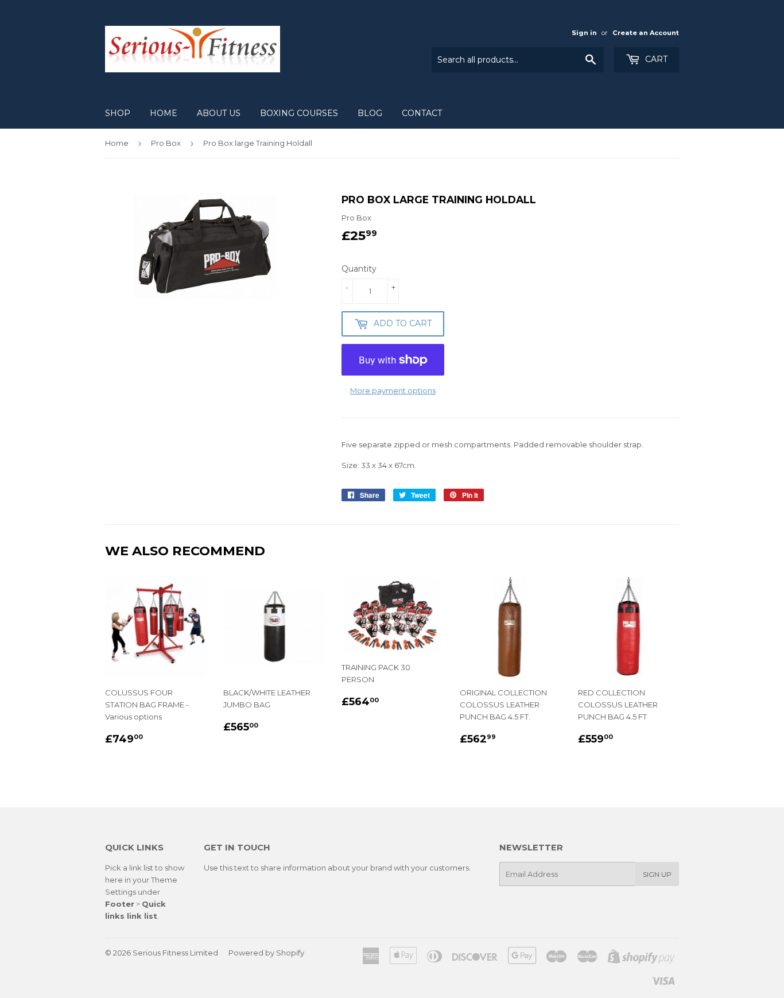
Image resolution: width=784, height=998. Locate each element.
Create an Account (645, 33)
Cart (655, 59)
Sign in (584, 33)
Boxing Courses (299, 113)
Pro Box (166, 143)
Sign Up (657, 874)
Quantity (359, 269)
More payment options (393, 390)
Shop (117, 113)
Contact (422, 113)
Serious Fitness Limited (175, 952)
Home (163, 113)
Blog (370, 113)
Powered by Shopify (266, 952)
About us (218, 113)
